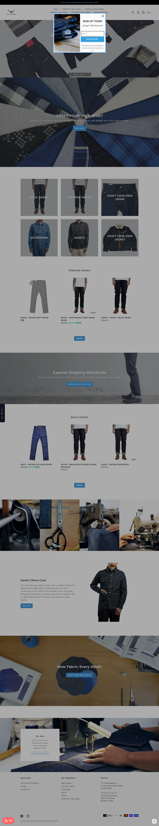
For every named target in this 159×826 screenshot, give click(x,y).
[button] (103, 16)
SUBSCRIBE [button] (92, 39)
